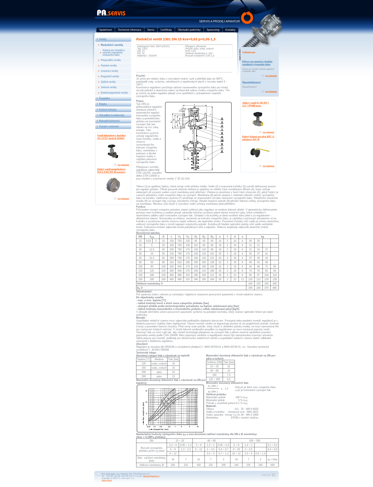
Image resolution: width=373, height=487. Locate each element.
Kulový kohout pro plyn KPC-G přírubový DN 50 (258, 138)
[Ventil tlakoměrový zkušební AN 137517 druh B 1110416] (113, 160)
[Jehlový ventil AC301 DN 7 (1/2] (258, 128)
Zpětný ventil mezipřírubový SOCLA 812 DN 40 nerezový (111, 170)
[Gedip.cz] (268, 476)
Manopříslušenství (251, 82)
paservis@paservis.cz (151, 476)
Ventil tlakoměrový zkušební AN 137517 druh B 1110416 (111, 137)
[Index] (111, 14)
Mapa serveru (107, 480)
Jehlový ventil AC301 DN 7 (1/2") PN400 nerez (255, 104)
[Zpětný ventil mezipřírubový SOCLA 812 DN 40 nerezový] (113, 194)
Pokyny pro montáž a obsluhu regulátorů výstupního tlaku (257, 63)
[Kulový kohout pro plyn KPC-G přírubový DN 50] (258, 162)
